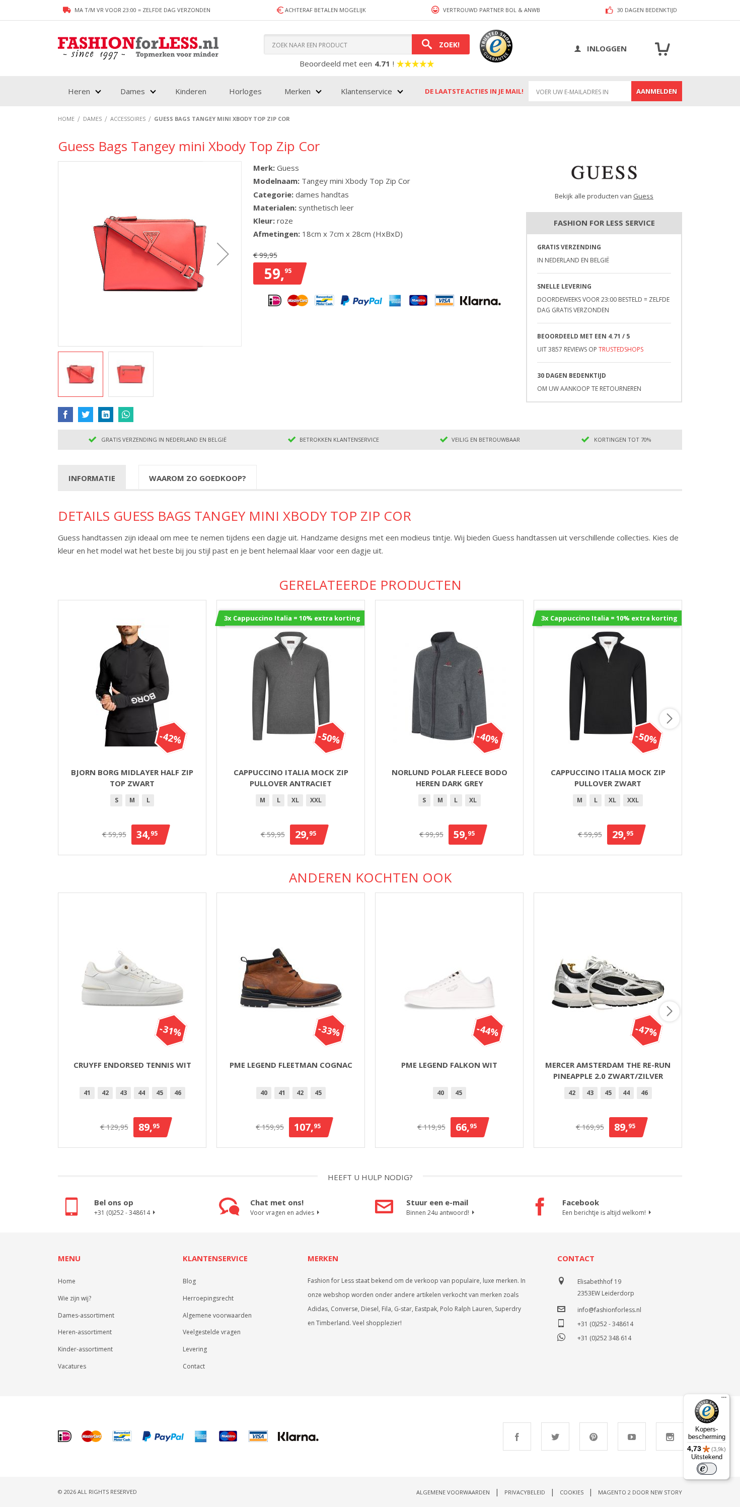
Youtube (632, 1436)
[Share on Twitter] (86, 414)
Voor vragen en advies (282, 1212)
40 (263, 1092)
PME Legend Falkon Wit (449, 1065)
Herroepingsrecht (208, 1298)
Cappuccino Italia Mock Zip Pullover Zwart (608, 778)
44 (141, 1092)
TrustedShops (621, 349)
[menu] (234, 91)
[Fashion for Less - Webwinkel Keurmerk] (491, 48)
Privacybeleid (524, 1492)
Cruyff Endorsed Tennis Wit (132, 1065)
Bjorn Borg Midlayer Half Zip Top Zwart (132, 778)
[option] (116, 800)
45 (159, 1092)
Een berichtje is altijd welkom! (604, 1212)
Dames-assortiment (86, 1315)
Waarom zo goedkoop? (197, 478)
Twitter (555, 1436)
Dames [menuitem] (132, 91)
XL (295, 800)
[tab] (92, 477)
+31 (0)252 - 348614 (122, 1212)
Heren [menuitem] (79, 91)
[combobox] (367, 44)
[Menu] (724, 1400)
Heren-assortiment (85, 1332)
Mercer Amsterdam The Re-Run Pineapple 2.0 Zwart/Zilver (608, 1070)
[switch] (707, 1469)
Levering (195, 1349)
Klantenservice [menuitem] (366, 91)
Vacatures (72, 1366)
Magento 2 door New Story (640, 1492)
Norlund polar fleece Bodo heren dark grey (449, 778)
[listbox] (132, 801)
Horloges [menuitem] (245, 91)
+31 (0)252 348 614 (604, 1337)
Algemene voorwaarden (217, 1315)
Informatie (91, 478)
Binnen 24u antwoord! (437, 1212)
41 (87, 1092)
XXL (316, 800)
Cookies (571, 1492)
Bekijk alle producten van (604, 195)
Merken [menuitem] (297, 91)
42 (105, 1092)
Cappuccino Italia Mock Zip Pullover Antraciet (291, 778)
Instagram (670, 1436)
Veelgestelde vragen (212, 1332)
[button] (223, 254)
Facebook (517, 1436)
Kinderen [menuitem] (190, 91)
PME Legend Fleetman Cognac (291, 1065)
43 (123, 1092)
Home (67, 1281)
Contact (194, 1366)
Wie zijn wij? (74, 1298)
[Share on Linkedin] (106, 414)
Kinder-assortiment (85, 1349)
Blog (189, 1281)
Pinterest (593, 1436)
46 (177, 1092)
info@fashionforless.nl (609, 1310)
